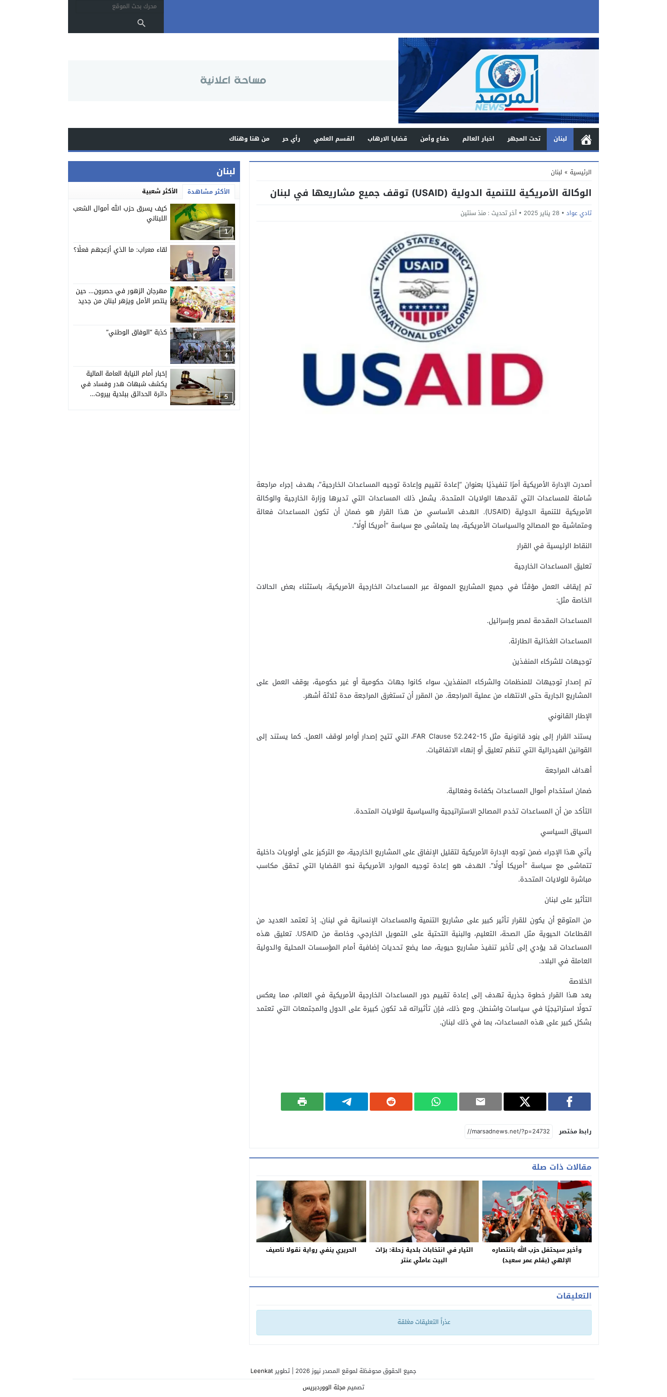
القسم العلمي (334, 138)
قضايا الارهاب (387, 138)
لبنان (560, 138)
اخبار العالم (478, 138)
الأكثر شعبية (160, 191)
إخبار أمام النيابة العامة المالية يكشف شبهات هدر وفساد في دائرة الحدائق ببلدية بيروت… (124, 384)
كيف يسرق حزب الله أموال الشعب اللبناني (120, 213)
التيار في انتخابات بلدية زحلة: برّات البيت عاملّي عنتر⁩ (424, 1255)
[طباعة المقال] (302, 1101)
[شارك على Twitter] (525, 1101)
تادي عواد (579, 213)
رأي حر (291, 138)
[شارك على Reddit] (391, 1101)
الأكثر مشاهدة (208, 191)
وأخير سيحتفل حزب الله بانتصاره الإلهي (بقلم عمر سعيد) (537, 1255)
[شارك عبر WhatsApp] (436, 1101)
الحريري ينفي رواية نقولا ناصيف (311, 1249)
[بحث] (141, 23)
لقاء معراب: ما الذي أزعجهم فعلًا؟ (120, 250)
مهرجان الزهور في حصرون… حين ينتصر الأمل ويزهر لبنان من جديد (121, 296)
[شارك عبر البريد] (480, 1101)
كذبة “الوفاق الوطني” (136, 332)
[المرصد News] (498, 80)
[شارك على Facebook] (569, 1101)
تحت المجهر (523, 138)
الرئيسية (586, 139)
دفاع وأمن (434, 138)
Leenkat (261, 1371)
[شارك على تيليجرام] (347, 1101)
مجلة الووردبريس (324, 1387)
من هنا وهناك (249, 138)
